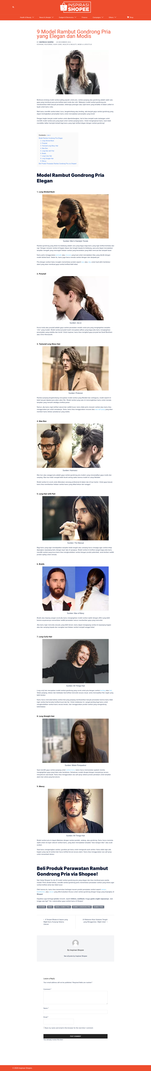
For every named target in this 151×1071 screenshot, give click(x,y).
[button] (13, 7)
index (50, 907)
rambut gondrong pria (82, 907)
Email (45, 1017)
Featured (48, 44)
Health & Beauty (25, 17)
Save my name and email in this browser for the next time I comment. (69, 1028)
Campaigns (97, 17)
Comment (47, 989)
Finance (84, 17)
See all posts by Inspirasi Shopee (75, 956)
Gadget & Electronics (66, 17)
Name (46, 1008)
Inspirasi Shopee (46, 42)
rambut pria (98, 907)
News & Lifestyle (45, 17)
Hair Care (57, 44)
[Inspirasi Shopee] (75, 7)
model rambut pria (62, 907)
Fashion (40, 44)
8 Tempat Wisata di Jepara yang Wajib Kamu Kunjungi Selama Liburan (55, 922)
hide (48, 135)
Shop (131, 17)
